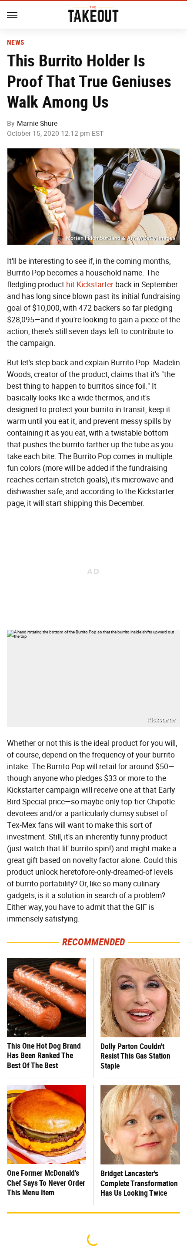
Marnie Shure (37, 123)
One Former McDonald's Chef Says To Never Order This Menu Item (46, 1182)
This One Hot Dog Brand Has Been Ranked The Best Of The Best (44, 1055)
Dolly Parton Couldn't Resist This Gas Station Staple (135, 1056)
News (15, 42)
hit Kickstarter (90, 284)
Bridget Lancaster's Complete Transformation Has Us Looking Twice (139, 1183)
